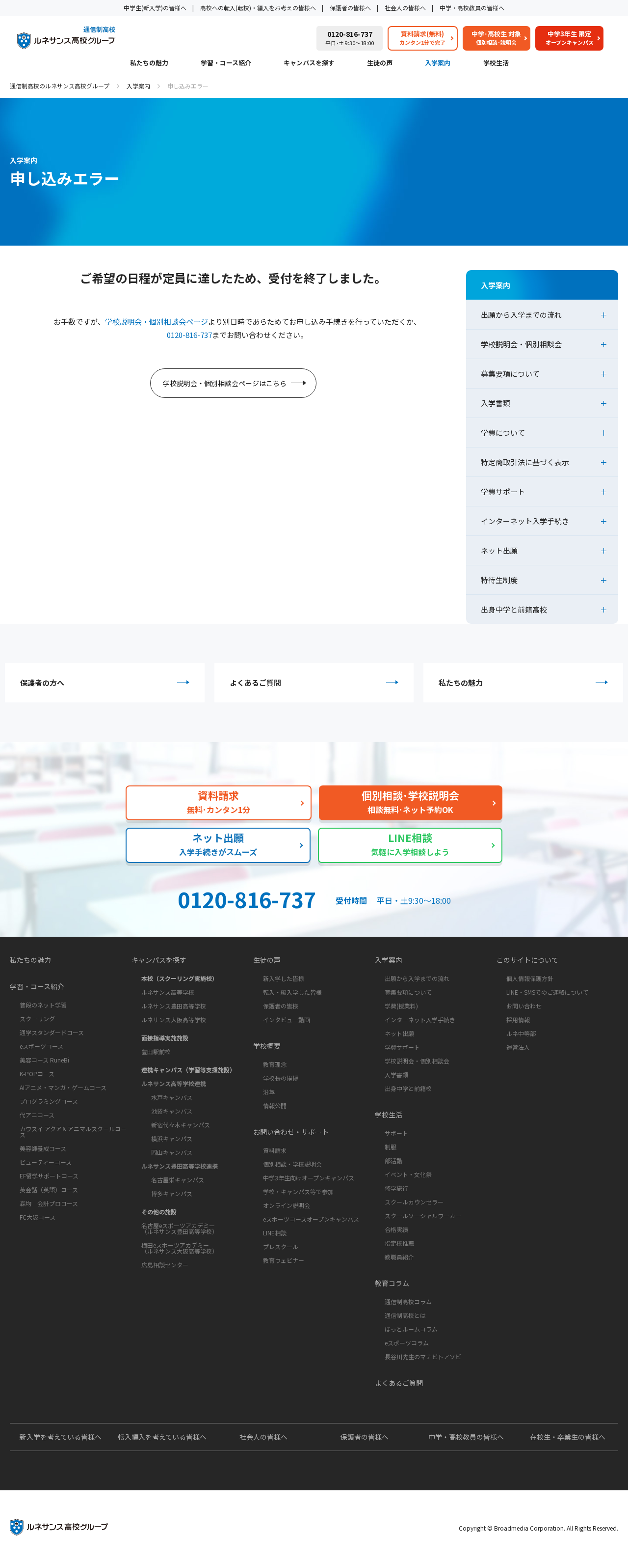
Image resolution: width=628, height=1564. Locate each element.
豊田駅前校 (156, 1051)
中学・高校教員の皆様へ (472, 7)
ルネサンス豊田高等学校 (173, 1006)
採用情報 (518, 1019)
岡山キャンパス (171, 1152)
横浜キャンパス (171, 1138)
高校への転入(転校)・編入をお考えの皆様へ (258, 7)
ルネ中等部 (521, 1033)
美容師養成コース (43, 1148)
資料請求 (275, 1150)
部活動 (393, 1160)
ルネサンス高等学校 (167, 992)
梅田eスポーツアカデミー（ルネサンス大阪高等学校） (179, 1248)
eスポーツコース (41, 1046)
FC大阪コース (37, 1217)
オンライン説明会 (286, 1205)
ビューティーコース (46, 1162)
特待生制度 (499, 580)
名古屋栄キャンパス (177, 1179)
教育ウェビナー (283, 1260)
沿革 (269, 1092)
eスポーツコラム (407, 1343)
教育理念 (275, 1064)
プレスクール (280, 1246)
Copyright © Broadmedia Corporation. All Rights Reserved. (538, 1528)
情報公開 (275, 1105)
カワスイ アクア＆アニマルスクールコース (73, 1131)
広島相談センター (164, 1264)
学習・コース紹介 (226, 63)
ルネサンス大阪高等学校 (173, 1019)
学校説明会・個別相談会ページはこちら (225, 383)
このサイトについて (527, 959)
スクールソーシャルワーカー (423, 1215)
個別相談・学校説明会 (292, 1164)
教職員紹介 (399, 1257)
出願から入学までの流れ (521, 314)
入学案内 (437, 63)
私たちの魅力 (149, 63)
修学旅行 (396, 1188)
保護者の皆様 (280, 1006)
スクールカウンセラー (414, 1202)
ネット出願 (499, 550)
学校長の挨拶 (280, 1078)
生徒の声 (379, 63)
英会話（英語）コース (49, 1189)
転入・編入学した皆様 (292, 992)
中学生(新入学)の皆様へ (155, 7)
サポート (396, 1133)
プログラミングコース (49, 1101)
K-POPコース (37, 1073)
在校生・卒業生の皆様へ (567, 1437)
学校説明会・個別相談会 (521, 344)
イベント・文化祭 (408, 1174)
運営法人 (518, 1047)
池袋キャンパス (171, 1111)
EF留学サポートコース (49, 1176)
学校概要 (267, 1045)
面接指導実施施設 (164, 1037)
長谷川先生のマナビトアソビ (423, 1356)
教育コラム (392, 1283)
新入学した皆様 (283, 978)
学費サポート (503, 491)
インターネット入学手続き (525, 521)
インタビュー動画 (286, 1019)
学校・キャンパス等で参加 (298, 1191)
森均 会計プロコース (49, 1203)
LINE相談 (275, 1233)
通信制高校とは (405, 1315)
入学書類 (495, 403)
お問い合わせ (524, 1006)
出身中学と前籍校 (408, 1088)
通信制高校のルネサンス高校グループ (59, 86)
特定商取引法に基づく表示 (525, 462)
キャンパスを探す (309, 63)
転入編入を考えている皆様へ (162, 1437)
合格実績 (396, 1229)
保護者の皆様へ (350, 7)
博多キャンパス (171, 1193)
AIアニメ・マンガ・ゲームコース (63, 1087)
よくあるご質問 (255, 682)
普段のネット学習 (43, 1005)
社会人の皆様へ (405, 7)
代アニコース (37, 1115)
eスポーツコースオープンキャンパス (311, 1219)
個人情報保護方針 (529, 978)
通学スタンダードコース (52, 1032)
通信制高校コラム (408, 1301)
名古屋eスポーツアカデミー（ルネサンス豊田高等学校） (179, 1228)
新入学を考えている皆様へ (61, 1437)
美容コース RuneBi (44, 1060)
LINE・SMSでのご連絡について (547, 992)
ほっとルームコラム (411, 1329)
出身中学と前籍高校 (514, 609)
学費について (503, 432)
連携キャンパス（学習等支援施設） (188, 1069)
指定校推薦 (399, 1243)
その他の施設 (159, 1211)
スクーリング (37, 1018)
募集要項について (510, 373)
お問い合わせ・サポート (291, 1131)
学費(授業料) (401, 1006)
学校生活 (496, 63)
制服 (390, 1147)
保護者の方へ (42, 682)
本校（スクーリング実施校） (179, 978)
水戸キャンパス (171, 1097)
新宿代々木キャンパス (180, 1124)
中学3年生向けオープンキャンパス (308, 1177)
